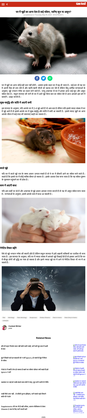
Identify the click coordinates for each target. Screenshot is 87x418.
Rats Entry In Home (71, 317)
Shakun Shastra (45, 317)
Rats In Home (57, 317)
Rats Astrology (22, 317)
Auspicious (33, 317)
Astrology (11, 317)
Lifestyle (5, 320)
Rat (4, 317)
